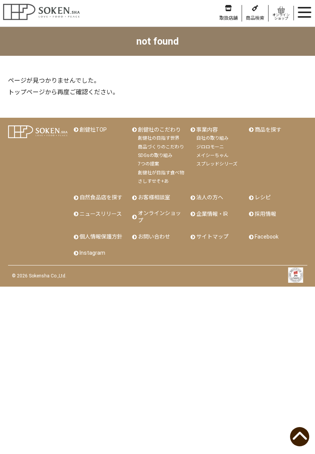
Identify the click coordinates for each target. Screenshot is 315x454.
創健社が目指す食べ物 (161, 172)
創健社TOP (93, 130)
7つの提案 (148, 164)
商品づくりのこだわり (161, 147)
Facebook (267, 237)
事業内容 (207, 130)
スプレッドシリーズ (216, 164)
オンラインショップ (159, 217)
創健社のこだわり (159, 130)
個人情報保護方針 (101, 237)
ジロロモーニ (210, 147)
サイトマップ (212, 237)
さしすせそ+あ (153, 181)
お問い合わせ (154, 237)
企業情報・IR (212, 214)
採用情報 (265, 214)
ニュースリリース (101, 214)
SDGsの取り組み (155, 155)
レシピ (263, 197)
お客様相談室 (154, 197)
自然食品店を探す (101, 197)
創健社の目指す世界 (158, 138)
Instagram (92, 253)
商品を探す (268, 130)
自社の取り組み (212, 138)
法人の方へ (209, 197)
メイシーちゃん (212, 155)
